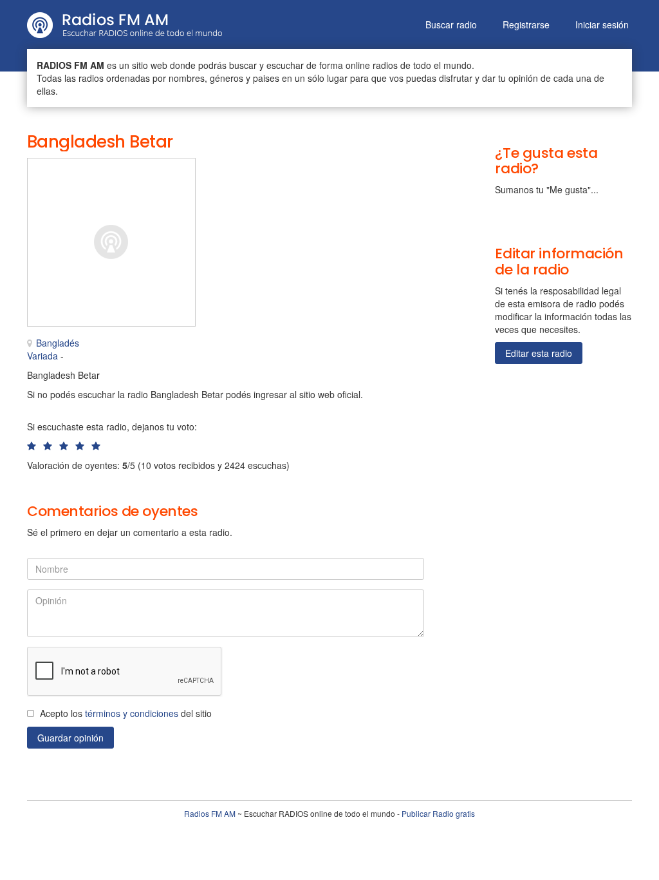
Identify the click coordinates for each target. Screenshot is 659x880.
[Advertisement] (299, 187)
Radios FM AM (210, 813)
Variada (42, 355)
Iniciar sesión (602, 24)
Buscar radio (451, 24)
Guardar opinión (70, 737)
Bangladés (57, 342)
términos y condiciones (131, 713)
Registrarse (526, 24)
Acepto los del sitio (126, 713)
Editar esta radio (538, 353)
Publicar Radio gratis (438, 813)
